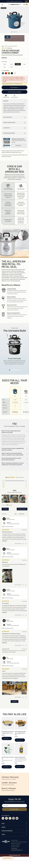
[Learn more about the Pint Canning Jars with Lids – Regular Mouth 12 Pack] (8, 723)
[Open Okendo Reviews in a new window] (7, 505)
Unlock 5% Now (6, 858)
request (19, 152)
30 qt (5, 67)
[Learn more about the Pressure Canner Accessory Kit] (8, 749)
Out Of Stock (14, 87)
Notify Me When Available (14, 92)
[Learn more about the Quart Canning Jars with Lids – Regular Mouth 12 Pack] (21, 723)
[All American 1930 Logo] (14, 4)
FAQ (21, 426)
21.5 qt (17, 64)
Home (3, 46)
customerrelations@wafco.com (17, 849)
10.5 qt (4, 64)
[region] (14, 499)
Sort (16, 514)
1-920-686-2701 (14, 848)
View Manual (18, 146)
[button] (26, 1)
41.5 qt (11, 67)
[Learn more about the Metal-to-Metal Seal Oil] (21, 749)
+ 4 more (24, 693)
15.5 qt (11, 64)
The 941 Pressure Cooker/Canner (13, 663)
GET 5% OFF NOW (14, 809)
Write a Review (23, 509)
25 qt (24, 64)
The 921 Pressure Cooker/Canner (11, 46)
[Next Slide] (26, 499)
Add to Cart (6, 738)
